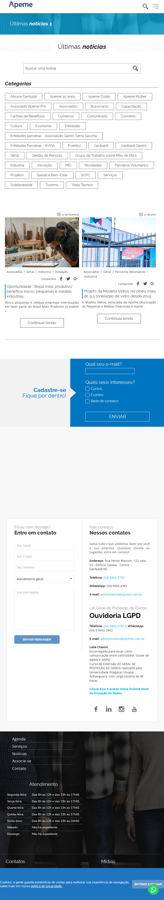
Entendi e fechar (148, 884)
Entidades (72, 126)
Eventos (74, 146)
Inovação (44, 165)
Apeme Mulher (135, 97)
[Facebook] (61, 279)
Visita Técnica (82, 185)
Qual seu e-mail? (103, 364)
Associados (68, 106)
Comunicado (97, 116)
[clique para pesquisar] (145, 6)
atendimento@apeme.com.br (121, 594)
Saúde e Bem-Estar (52, 175)
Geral (14, 155)
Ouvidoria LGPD (115, 616)
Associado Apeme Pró (28, 106)
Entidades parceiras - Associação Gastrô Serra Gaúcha (53, 136)
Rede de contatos (105, 401)
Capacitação (131, 106)
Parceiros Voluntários (131, 165)
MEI (68, 165)
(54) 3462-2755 (114, 577)
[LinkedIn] (108, 708)
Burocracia (99, 106)
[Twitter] (68, 279)
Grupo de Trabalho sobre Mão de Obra (106, 155)
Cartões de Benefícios (27, 116)
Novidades (93, 165)
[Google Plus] (76, 279)
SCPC (85, 175)
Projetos (17, 175)
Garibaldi (101, 146)
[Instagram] (121, 708)
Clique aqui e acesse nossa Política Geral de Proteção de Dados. (119, 691)
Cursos (96, 388)
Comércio (66, 116)
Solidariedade (21, 185)
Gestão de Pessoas (47, 155)
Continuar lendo (42, 322)
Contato (19, 768)
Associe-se (21, 761)
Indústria (17, 165)
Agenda (19, 739)
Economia (43, 126)
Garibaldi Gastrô (133, 146)
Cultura (16, 126)
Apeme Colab (99, 97)
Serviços (110, 175)
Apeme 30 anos (62, 97)
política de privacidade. (47, 886)
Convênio (128, 116)
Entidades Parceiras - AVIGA (32, 146)
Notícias (19, 753)
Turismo (51, 185)
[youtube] (134, 708)
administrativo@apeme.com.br (122, 639)
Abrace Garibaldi (23, 97)
